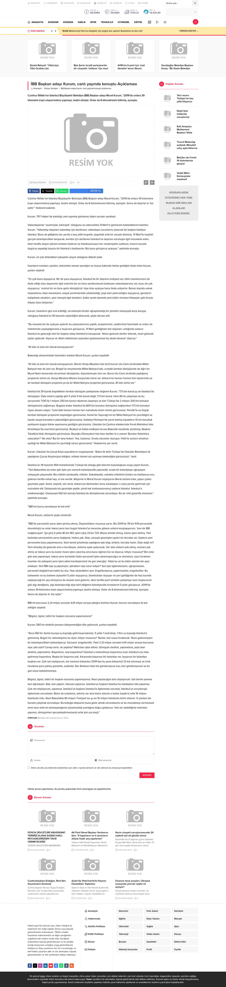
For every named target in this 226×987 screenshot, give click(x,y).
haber (43, 976)
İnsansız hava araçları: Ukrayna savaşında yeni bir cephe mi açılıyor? (132, 884)
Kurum (60, 718)
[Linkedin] (45, 965)
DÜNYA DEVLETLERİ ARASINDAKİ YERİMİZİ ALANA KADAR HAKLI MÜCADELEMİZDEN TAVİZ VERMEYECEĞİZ (46, 837)
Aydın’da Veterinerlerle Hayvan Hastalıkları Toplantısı (88, 882)
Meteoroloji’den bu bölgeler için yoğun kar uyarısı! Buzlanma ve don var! (102, 31)
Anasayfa (37, 88)
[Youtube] (51, 965)
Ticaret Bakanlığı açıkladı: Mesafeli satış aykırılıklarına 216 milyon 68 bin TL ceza (187, 148)
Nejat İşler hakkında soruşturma (183, 114)
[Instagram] (40, 965)
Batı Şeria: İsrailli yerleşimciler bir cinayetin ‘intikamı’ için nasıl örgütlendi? (91, 68)
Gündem (54, 88)
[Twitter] (35, 965)
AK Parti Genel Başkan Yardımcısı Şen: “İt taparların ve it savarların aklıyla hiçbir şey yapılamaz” (89, 835)
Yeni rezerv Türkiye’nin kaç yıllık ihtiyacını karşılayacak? (185, 100)
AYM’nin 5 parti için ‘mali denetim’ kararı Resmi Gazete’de (131, 68)
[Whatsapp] (61, 965)
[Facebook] (30, 965)
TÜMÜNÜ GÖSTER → (188, 31)
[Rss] (71, 965)
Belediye (41, 718)
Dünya (47, 88)
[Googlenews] (56, 965)
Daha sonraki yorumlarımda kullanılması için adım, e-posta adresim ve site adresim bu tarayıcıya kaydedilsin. (82, 768)
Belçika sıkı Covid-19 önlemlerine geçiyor (187, 160)
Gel (47, 718)
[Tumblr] (66, 965)
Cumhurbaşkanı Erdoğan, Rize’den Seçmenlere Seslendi (47, 882)
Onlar (66, 718)
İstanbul (53, 718)
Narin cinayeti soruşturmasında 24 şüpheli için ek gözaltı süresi (134, 834)
